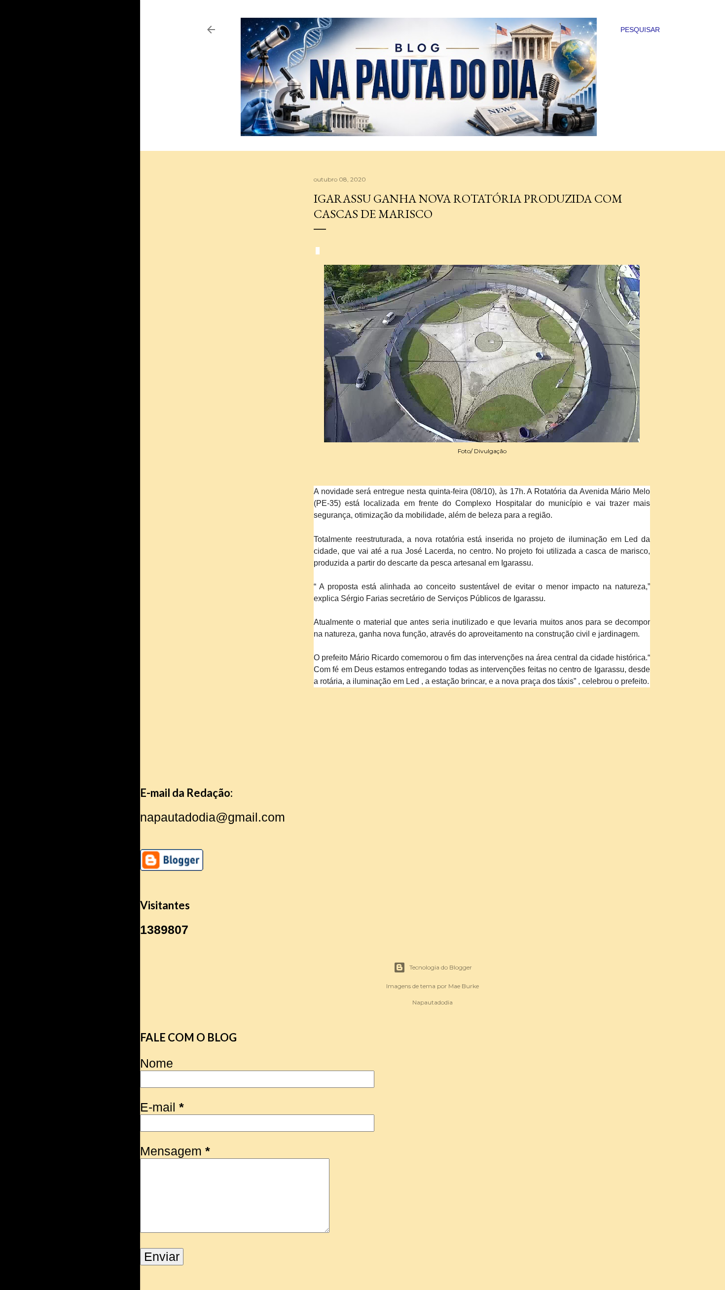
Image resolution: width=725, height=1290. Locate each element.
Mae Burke (463, 986)
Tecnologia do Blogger (440, 967)
